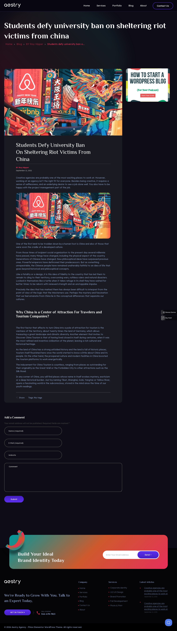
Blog (19, 44)
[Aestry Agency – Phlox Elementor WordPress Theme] (12, 5)
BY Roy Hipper (34, 44)
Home (8, 44)
